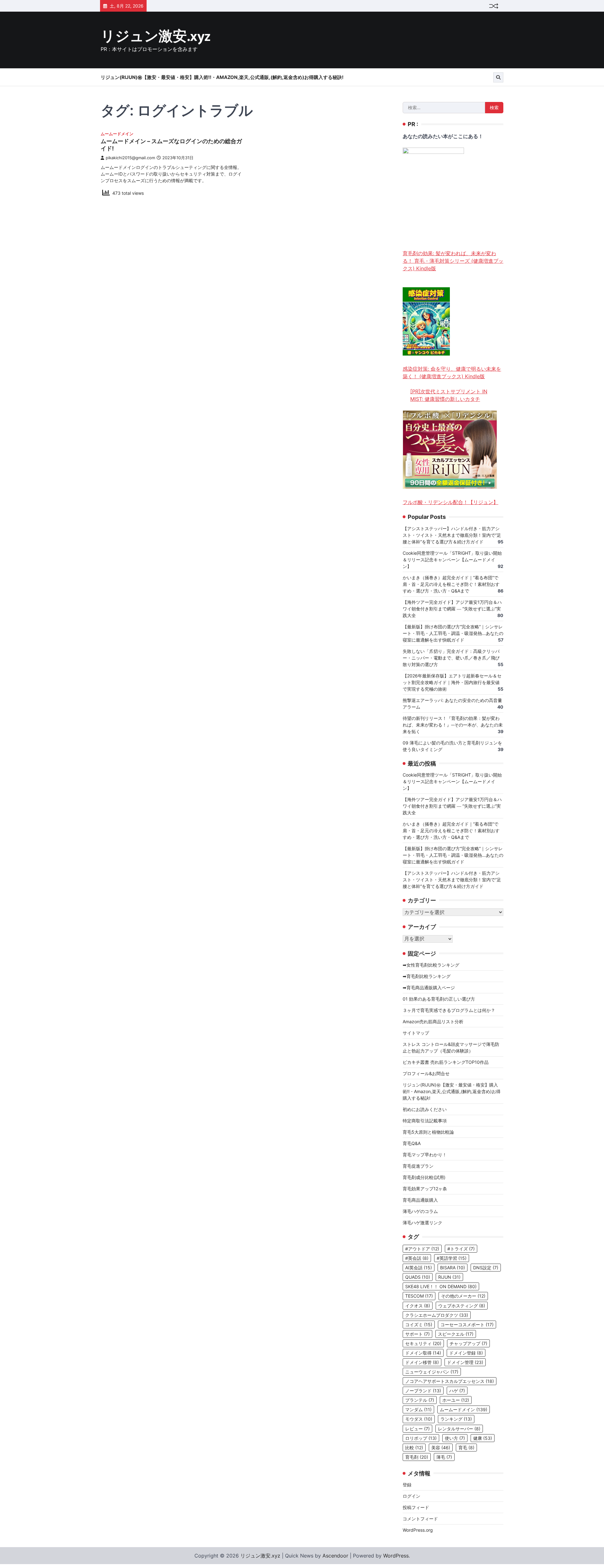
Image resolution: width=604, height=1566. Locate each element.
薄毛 (444, 1457)
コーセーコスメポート (467, 1324)
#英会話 (416, 1258)
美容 (440, 1447)
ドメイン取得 (423, 1353)
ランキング (456, 1419)
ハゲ (457, 1390)
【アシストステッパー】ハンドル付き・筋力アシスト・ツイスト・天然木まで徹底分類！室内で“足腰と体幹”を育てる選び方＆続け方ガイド (452, 535)
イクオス (417, 1305)
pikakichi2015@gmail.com (130, 157)
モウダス (418, 1419)
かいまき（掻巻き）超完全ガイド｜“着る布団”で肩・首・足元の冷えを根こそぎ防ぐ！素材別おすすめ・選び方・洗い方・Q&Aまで (451, 584)
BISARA (452, 1267)
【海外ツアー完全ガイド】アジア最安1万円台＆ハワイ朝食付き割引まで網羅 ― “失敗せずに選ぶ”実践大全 (452, 608)
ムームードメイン (117, 134)
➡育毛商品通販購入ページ (429, 987)
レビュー (417, 1428)
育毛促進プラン (418, 1166)
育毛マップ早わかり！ (425, 1154)
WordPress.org (418, 1530)
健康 (482, 1438)
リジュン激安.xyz (155, 36)
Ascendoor (335, 1555)
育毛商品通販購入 (420, 1200)
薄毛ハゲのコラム (420, 1211)
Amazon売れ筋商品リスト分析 (433, 1021)
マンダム (418, 1409)
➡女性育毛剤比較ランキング (431, 965)
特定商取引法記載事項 (425, 1120)
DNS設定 (485, 1267)
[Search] (498, 77)
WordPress (396, 1555)
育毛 (466, 1447)
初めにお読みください (425, 1109)
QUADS (417, 1277)
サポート (417, 1334)
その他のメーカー (463, 1296)
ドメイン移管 (422, 1362)
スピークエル (455, 1334)
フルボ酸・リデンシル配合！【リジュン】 (450, 502)
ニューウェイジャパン (431, 1371)
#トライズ (461, 1248)
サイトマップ (416, 1033)
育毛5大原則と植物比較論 (428, 1132)
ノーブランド (423, 1390)
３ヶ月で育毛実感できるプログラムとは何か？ (449, 1010)
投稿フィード (416, 1507)
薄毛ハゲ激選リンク (422, 1222)
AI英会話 (418, 1267)
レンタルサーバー (459, 1428)
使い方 (455, 1438)
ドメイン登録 (466, 1353)
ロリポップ (421, 1438)
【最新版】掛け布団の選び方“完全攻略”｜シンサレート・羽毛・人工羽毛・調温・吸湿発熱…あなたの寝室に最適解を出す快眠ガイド (453, 633)
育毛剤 (416, 1457)
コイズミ (418, 1324)
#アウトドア (422, 1248)
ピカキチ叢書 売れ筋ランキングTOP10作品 (446, 1062)
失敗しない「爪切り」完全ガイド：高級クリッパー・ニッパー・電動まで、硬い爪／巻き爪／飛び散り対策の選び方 (451, 657)
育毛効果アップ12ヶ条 (425, 1188)
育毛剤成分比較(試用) (424, 1177)
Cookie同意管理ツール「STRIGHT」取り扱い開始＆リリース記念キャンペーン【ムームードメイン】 (452, 559)
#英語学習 (452, 1258)
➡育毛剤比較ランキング (426, 976)
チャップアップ (468, 1343)
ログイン (411, 1496)
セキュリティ (423, 1343)
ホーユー (455, 1400)
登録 (407, 1484)
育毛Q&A (412, 1143)
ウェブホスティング (461, 1305)
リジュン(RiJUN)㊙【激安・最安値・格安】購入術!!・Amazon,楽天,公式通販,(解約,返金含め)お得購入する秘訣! (222, 77)
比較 (414, 1447)
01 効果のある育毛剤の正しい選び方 (439, 999)
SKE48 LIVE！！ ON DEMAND (441, 1286)
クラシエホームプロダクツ (436, 1315)
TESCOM (419, 1296)
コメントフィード (420, 1518)
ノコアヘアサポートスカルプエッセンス (449, 1381)
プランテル (419, 1400)
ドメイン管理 (465, 1362)
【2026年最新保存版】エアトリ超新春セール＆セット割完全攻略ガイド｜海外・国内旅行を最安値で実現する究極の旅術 (452, 682)
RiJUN (449, 1277)
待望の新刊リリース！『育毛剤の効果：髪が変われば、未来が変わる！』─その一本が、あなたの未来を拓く (453, 725)
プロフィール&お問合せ (426, 1073)
